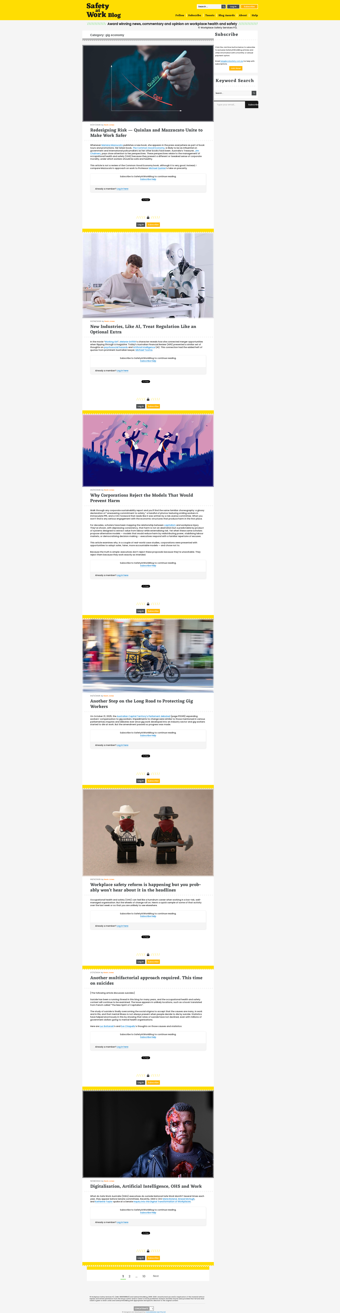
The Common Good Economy (149, 147)
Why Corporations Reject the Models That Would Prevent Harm (141, 498)
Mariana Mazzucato (112, 145)
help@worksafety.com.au (231, 61)
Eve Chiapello (128, 1026)
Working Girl (111, 341)
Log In (233, 6)
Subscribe (249, 6)
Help (255, 15)
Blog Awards (226, 15)
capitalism (170, 525)
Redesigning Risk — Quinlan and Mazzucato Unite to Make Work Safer (146, 133)
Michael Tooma (144, 350)
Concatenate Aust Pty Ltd (155, 1312)
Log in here (122, 188)
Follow (179, 15)
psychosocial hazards (116, 347)
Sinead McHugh (186, 1198)
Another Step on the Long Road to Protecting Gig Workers (141, 704)
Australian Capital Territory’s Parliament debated (143, 716)
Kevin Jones (109, 125)
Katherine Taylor (104, 1201)
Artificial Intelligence (144, 347)
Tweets (209, 15)
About (243, 15)
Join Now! (236, 68)
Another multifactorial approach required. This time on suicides (146, 980)
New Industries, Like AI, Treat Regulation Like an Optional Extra (143, 329)
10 (145, 1276)
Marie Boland (170, 1198)
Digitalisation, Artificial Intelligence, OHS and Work (146, 1186)
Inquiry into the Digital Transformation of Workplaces (162, 1201)
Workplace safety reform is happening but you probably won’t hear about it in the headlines (145, 887)
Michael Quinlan (157, 168)
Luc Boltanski (107, 1026)
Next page (155, 1276)
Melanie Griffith (128, 341)
